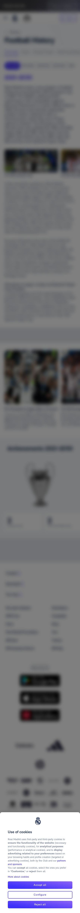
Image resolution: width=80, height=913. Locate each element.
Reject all (40, 904)
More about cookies (18, 876)
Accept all (40, 884)
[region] (40, 862)
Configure (40, 894)
